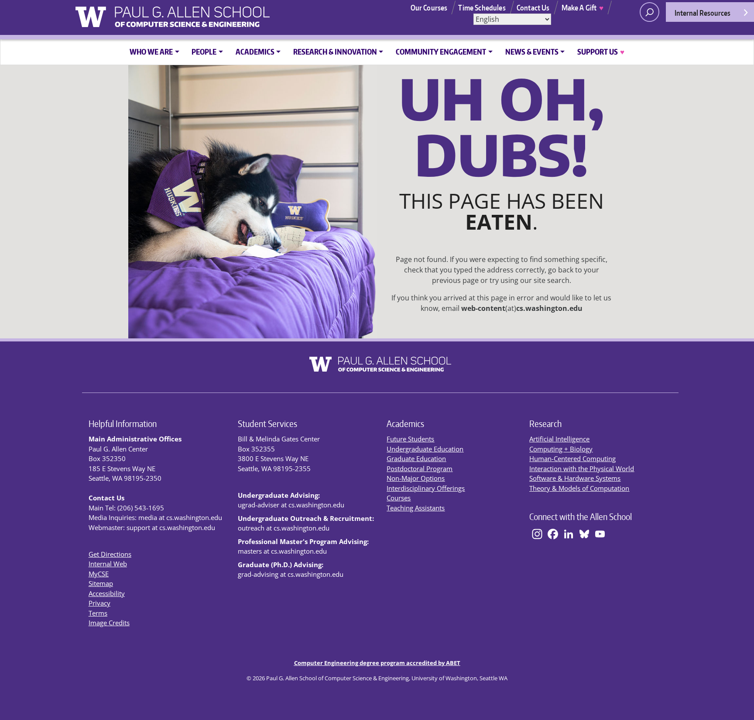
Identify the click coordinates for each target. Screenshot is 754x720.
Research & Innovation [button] (335, 51)
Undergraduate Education (425, 448)
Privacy (99, 603)
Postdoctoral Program (419, 468)
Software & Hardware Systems (574, 478)
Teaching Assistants (416, 507)
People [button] (204, 51)
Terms (98, 613)
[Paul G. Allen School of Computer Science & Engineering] (214, 13)
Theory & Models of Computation (579, 488)
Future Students (410, 438)
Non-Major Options (416, 478)
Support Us (600, 51)
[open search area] (649, 12)
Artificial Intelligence (559, 438)
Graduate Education (416, 458)
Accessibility (107, 593)
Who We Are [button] (151, 51)
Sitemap (101, 583)
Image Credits (109, 622)
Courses (399, 497)
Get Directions (110, 554)
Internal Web (108, 563)
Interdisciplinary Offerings (426, 488)
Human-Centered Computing (572, 458)
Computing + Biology (561, 448)
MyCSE (99, 573)
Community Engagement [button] (441, 51)
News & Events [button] (532, 51)
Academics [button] (255, 51)
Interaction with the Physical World (581, 468)
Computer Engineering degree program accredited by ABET (377, 663)
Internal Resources (702, 12)
